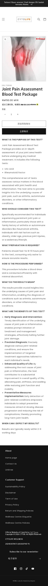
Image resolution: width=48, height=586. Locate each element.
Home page (11, 457)
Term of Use (11, 498)
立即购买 (24, 131)
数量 (4, 109)
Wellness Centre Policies (17, 523)
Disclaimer (10, 492)
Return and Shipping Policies (19, 510)
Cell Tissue (34, 532)
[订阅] (40, 559)
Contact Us (11, 463)
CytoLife (20, 581)
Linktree (9, 469)
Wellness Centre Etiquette (18, 516)
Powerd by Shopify (29, 581)
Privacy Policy (12, 504)
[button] (3, 19)
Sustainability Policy (15, 486)
